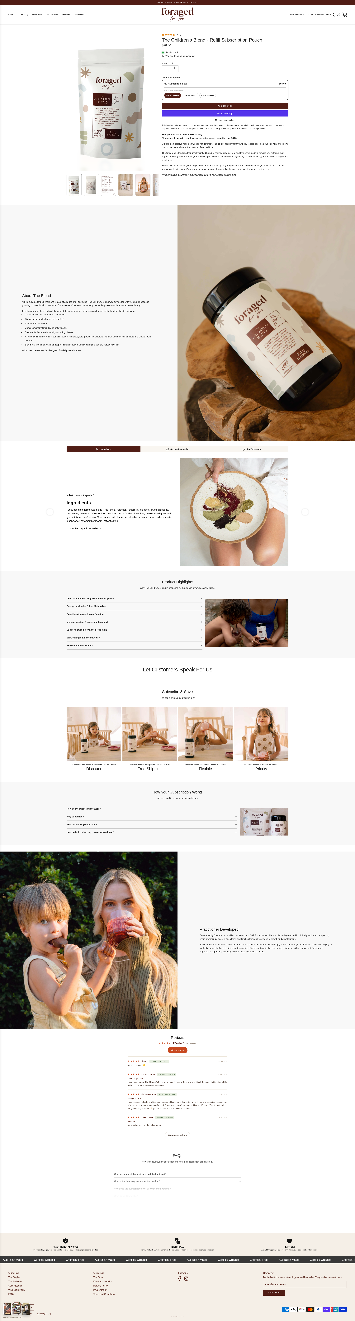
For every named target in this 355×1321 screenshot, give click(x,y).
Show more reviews (177, 1135)
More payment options (225, 120)
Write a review (177, 1050)
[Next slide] (305, 512)
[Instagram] (186, 1279)
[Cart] (345, 15)
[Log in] (339, 15)
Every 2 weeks (172, 95)
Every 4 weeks (190, 95)
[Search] (333, 15)
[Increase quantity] (175, 69)
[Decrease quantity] (165, 69)
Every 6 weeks (207, 95)
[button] (69, 102)
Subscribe (274, 1293)
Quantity (167, 63)
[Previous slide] (50, 512)
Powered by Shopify (43, 1314)
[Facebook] (180, 1279)
